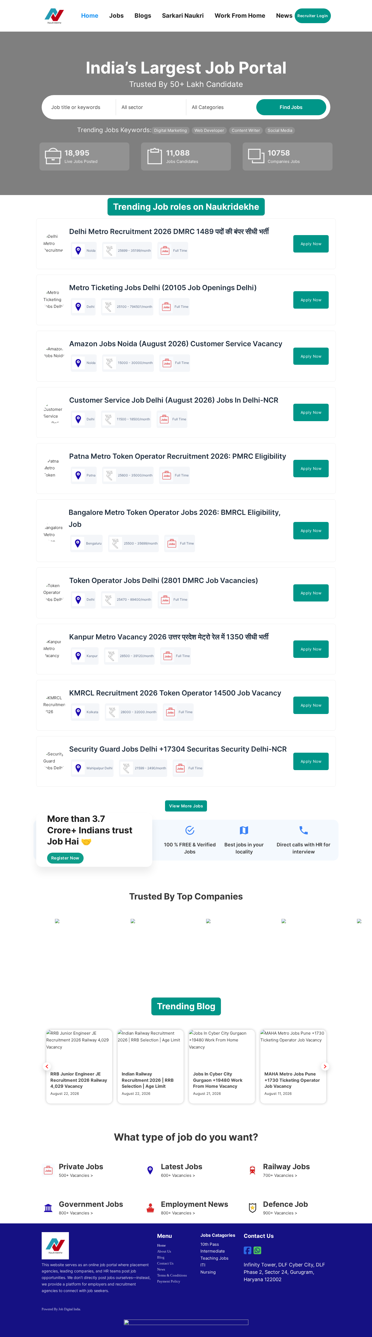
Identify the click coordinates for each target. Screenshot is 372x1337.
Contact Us (165, 1263)
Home (89, 15)
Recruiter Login (312, 15)
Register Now (65, 858)
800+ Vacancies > (76, 1213)
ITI (202, 1265)
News (284, 15)
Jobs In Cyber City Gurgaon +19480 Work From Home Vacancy (217, 1080)
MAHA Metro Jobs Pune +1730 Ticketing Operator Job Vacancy (292, 1080)
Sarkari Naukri (183, 15)
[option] (79, 1067)
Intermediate (212, 1251)
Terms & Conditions (172, 1275)
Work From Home (240, 15)
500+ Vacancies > (76, 1175)
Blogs (143, 15)
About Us (164, 1251)
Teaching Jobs (214, 1258)
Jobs (116, 15)
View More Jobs (186, 806)
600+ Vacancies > (178, 1175)
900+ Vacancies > (280, 1213)
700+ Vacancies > (280, 1175)
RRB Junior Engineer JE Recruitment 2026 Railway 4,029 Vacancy (78, 1080)
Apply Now (311, 243)
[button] (47, 1066)
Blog (160, 1257)
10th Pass (209, 1244)
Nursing (208, 1272)
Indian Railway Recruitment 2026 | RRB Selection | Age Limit (148, 1080)
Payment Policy (168, 1281)
